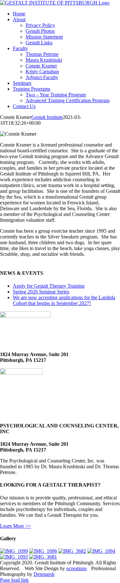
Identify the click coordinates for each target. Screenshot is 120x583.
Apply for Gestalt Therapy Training (48, 286)
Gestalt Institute (47, 117)
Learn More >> (15, 526)
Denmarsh (44, 574)
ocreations (76, 568)
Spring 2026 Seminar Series (41, 291)
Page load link (14, 580)
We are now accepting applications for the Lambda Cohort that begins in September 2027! (64, 300)
